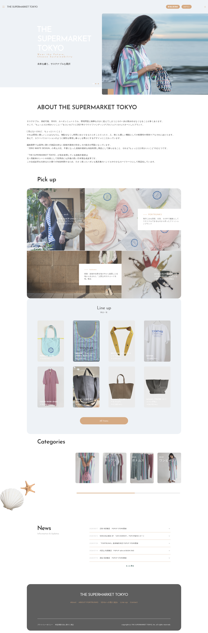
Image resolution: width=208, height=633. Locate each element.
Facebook (3, 84)
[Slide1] (155, 54)
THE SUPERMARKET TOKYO (22, 7)
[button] (105, 92)
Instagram (101, 610)
